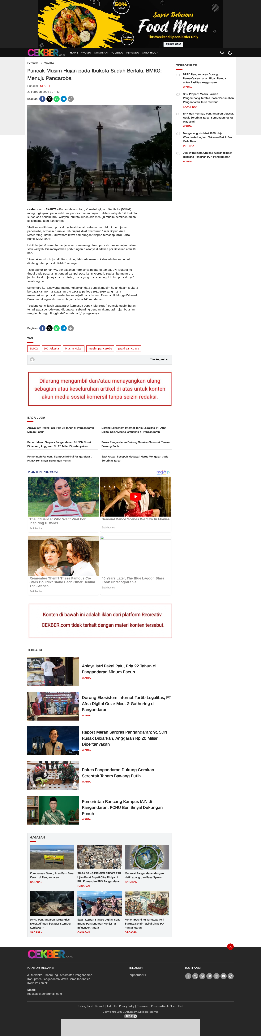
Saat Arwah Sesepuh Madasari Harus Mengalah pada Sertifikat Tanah (134, 458)
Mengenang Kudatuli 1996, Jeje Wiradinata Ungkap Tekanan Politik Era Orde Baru (207, 137)
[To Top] (230, 946)
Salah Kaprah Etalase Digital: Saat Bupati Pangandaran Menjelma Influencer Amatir (98, 924)
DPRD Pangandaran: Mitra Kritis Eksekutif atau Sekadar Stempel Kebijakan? (50, 924)
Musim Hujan (73, 348)
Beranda (32, 63)
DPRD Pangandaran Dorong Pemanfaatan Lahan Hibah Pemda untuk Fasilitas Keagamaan (204, 78)
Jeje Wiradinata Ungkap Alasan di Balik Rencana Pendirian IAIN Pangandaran (207, 155)
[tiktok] (231, 976)
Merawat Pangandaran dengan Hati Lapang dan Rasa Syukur (144, 875)
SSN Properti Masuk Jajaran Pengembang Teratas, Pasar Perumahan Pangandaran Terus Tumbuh (208, 98)
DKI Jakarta (51, 348)
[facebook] (42, 99)
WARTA (49, 63)
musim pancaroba (100, 348)
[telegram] (64, 99)
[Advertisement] (156, 263)
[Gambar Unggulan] (99, 200)
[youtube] (223, 976)
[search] (222, 52)
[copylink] (71, 99)
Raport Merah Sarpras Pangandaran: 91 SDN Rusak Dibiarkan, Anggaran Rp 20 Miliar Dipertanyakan (59, 444)
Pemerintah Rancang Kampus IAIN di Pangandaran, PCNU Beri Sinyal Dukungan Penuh (59, 458)
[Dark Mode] (230, 52)
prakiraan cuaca (128, 348)
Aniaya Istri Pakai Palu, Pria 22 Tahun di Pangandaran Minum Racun (60, 430)
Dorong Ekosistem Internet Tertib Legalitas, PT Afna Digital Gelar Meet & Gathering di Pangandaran (133, 430)
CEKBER (45, 86)
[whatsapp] (56, 99)
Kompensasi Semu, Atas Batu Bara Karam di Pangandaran (52, 875)
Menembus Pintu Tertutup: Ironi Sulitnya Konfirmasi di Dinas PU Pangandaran (144, 924)
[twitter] (49, 99)
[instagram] (216, 976)
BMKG (33, 348)
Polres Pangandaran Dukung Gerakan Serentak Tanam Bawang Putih (135, 444)
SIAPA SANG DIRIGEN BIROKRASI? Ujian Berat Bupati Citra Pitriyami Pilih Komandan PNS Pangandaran (99, 877)
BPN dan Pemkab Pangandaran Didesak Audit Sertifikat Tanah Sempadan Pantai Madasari (208, 118)
